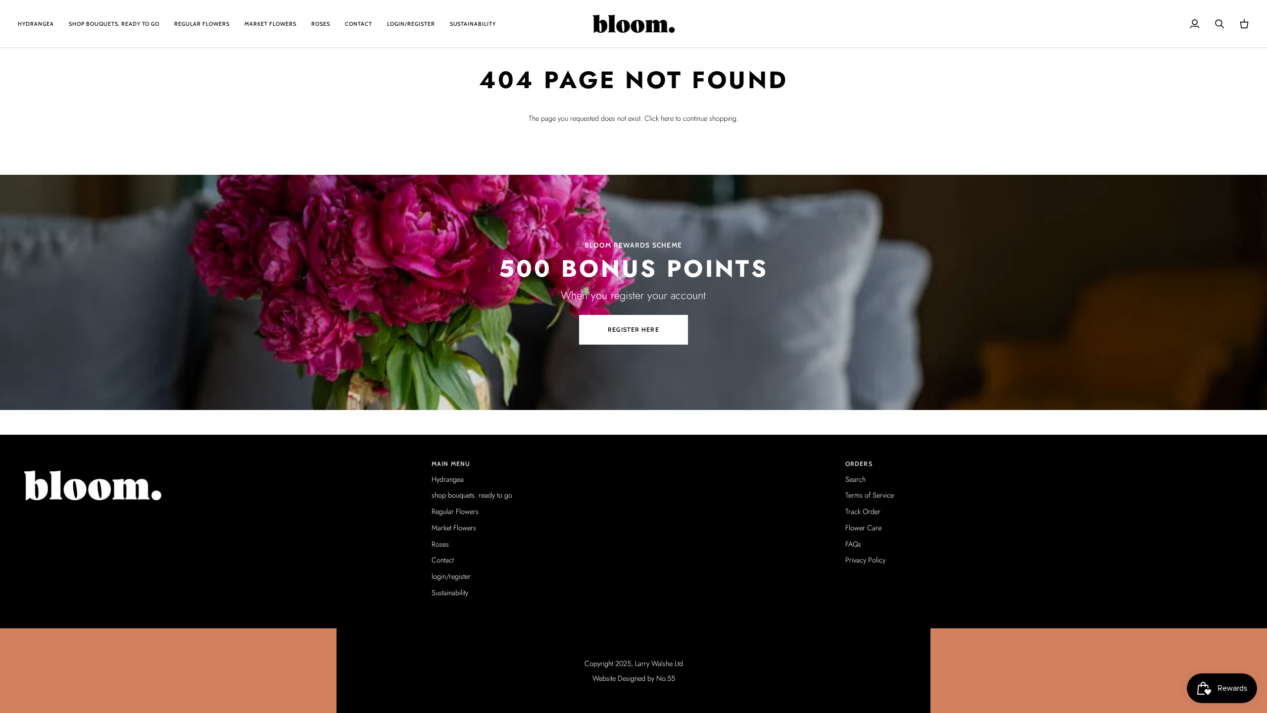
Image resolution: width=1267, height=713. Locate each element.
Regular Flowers (455, 511)
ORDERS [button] (859, 463)
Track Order (862, 511)
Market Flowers (454, 527)
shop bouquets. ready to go (472, 495)
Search (855, 479)
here (667, 118)
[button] (220, 461)
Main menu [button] (451, 463)
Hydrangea (448, 479)
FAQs (853, 544)
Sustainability (450, 592)
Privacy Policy (865, 560)
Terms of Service (869, 495)
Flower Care (863, 527)
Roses (440, 544)
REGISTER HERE (633, 329)
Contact (443, 560)
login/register (451, 576)
